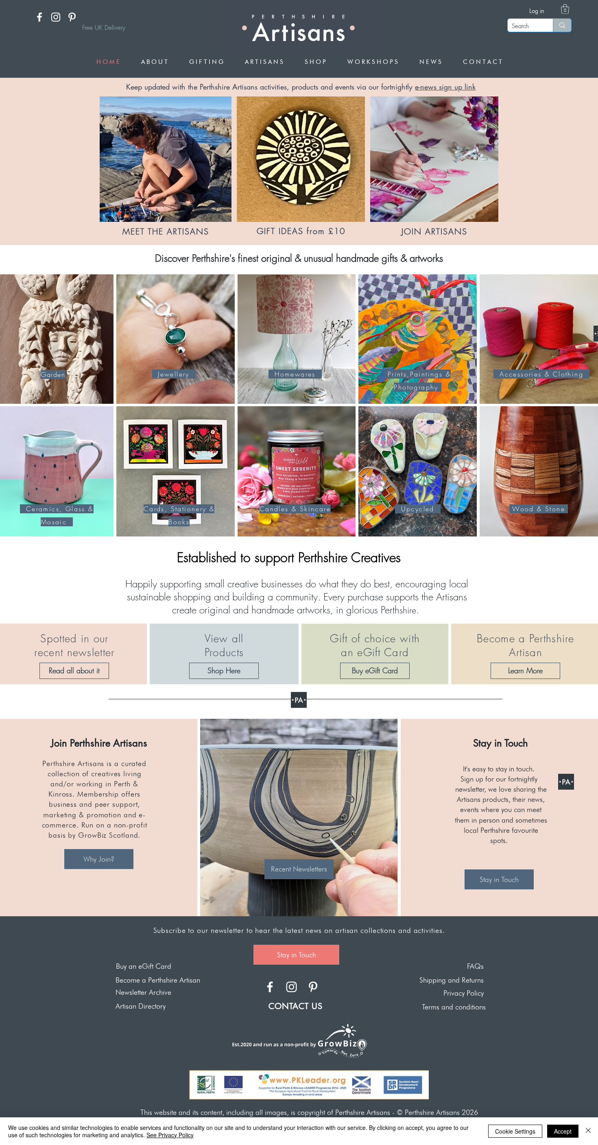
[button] (565, 9)
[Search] (562, 25)
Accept (563, 1131)
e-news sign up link (445, 87)
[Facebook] (39, 17)
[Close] (588, 1131)
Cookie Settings (515, 1131)
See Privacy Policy (170, 1135)
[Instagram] (56, 17)
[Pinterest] (72, 17)
